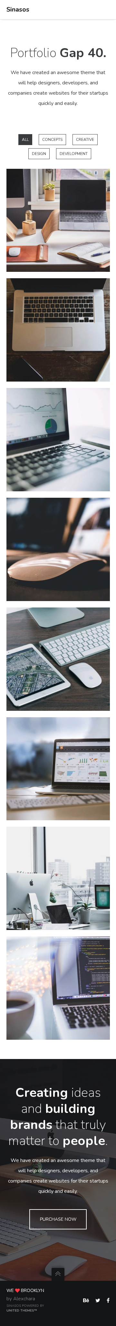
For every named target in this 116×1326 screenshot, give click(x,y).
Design (39, 153)
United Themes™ (21, 1310)
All (25, 139)
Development (74, 153)
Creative (85, 139)
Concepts (52, 139)
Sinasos (17, 9)
